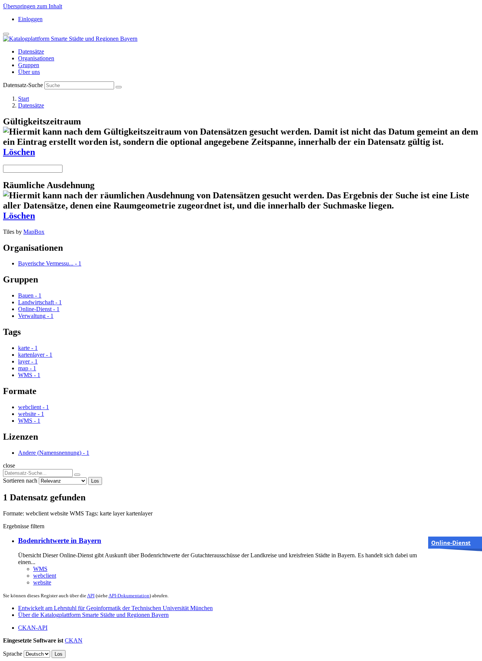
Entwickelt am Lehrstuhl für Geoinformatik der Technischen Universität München (115, 608)
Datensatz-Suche (23, 85)
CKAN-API (32, 627)
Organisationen (36, 58)
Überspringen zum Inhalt (32, 6)
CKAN (73, 640)
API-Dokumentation (128, 595)
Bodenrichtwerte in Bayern (59, 540)
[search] (77, 475)
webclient (44, 575)
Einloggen (30, 19)
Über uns (29, 72)
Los (95, 481)
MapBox (33, 232)
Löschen (19, 152)
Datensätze (31, 51)
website (42, 582)
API (91, 595)
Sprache (12, 653)
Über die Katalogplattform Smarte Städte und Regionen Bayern (93, 615)
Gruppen (28, 65)
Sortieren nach (20, 480)
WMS (40, 569)
